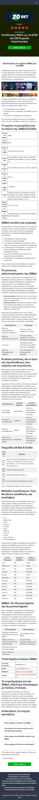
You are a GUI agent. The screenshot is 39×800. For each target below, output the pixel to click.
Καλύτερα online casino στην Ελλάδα (19, 779)
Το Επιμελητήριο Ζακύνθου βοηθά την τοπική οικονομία (19, 793)
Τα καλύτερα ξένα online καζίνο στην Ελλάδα (19, 787)
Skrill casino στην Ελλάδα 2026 (19, 774)
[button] (19, 723)
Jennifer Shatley (8, 758)
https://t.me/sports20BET (24, 671)
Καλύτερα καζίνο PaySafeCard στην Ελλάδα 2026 (19, 781)
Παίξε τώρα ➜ (19, 48)
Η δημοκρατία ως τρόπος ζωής (19, 777)
